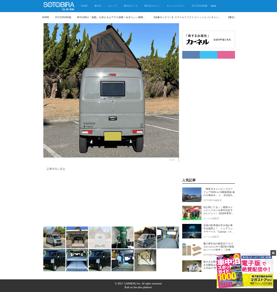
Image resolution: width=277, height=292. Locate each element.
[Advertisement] (111, 199)
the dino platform (143, 287)
